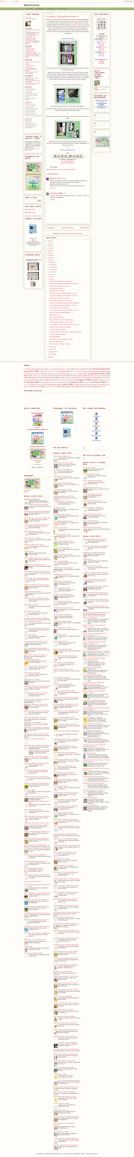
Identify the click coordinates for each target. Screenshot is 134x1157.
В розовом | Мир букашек (56, 341)
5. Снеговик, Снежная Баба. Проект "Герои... (96, 599)
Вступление (28, 17)
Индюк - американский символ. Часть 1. (64, 746)
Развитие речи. (31, 209)
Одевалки (35, 380)
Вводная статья (98, 86)
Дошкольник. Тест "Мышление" (33, 538)
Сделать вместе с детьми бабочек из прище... (37, 926)
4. (105, 39)
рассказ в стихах (33, 37)
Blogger (95, 1153)
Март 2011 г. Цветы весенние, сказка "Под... (65, 1145)
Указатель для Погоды (30, 635)
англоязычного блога (76, 24)
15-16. (102, 46)
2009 (49, 260)
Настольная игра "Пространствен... (63, 541)
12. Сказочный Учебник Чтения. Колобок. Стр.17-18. (64, 324)
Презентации (106, 380)
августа (52, 272)
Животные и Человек (30, 104)
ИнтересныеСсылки (57, 169)
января (52, 354)
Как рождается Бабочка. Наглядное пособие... (37, 913)
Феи (84, 386)
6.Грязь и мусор (44, 371)
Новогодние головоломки (90, 805)
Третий (30, 150)
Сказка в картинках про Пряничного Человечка (96, 651)
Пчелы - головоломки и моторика (92, 480)
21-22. (102, 49)
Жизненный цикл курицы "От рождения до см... (66, 879)
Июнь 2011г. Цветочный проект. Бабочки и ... (66, 656)
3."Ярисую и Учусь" (64, 369)
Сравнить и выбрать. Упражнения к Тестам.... (66, 704)
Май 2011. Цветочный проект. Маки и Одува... (66, 697)
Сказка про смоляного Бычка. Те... (93, 500)
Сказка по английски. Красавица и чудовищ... (37, 796)
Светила (28, 76)
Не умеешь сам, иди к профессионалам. (61, 339)
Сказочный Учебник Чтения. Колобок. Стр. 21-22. (63, 305)
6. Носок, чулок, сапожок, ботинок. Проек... (95, 579)
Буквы (105, 371)
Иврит (26, 375)
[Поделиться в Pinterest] (56, 167)
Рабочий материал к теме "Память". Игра (36, 641)
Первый (30, 148)
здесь (33, 240)
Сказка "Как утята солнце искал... (62, 614)
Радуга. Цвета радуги (31, 52)
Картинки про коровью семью (61, 514)
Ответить (52, 188)
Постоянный (37, 460)
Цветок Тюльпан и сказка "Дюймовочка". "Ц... (37, 845)
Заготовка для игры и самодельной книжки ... (66, 944)
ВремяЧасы (72, 374)
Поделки (81, 380)
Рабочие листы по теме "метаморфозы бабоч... (66, 711)
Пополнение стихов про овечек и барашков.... (66, 1049)
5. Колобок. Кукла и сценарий (57, 334)
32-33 (102, 55)
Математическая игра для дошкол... (63, 567)
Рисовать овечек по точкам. (61, 1103)
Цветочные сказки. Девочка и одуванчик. (65, 1023)
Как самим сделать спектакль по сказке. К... (36, 692)
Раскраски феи (28, 946)
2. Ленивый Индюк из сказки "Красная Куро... (66, 799)
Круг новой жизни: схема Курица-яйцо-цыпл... (66, 923)
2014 (49, 250)
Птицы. (31, 88)
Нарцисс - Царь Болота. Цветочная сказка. (65, 1029)
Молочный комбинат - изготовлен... (93, 507)
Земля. (27, 63)
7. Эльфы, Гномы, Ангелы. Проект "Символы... (96, 586)
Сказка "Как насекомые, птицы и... (63, 489)
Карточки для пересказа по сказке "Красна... (66, 951)
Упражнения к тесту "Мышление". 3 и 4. (64, 766)
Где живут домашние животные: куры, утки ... (66, 938)
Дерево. (28, 64)
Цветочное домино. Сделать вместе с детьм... (37, 571)
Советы (91, 384)
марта (51, 349)
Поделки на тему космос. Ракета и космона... (36, 584)
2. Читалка (51, 369)
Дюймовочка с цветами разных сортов (35, 939)
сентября (52, 269)
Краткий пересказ (30, 115)
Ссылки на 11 (97, 89)
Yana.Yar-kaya (96, 440)
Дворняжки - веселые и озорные (92, 738)
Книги (71, 375)
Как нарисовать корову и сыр (61, 456)
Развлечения (63, 382)
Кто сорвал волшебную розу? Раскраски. (35, 770)
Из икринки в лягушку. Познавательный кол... (37, 899)
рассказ (30, 67)
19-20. (102, 48)
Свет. (26, 31)
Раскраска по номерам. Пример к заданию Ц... (37, 783)
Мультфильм (29, 41)
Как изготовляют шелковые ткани (63, 669)
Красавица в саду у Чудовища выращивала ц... (37, 745)
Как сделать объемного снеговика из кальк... (95, 592)
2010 (49, 257)
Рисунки (96, 382)
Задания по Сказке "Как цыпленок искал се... (66, 885)
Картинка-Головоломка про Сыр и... (63, 483)
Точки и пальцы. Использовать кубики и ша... (37, 578)
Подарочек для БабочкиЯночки (32, 499)
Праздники (95, 380)
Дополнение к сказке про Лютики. (63, 971)
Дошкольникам (98, 374)
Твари (27, 93)
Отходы (73, 169)
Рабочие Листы (52, 382)
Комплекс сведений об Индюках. (62, 649)
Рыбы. (28, 88)
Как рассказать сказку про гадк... (62, 574)
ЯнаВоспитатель (96, 435)
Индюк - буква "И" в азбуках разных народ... (66, 838)
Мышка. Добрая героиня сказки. (33, 868)
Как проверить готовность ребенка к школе (36, 734)
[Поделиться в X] (53, 167)
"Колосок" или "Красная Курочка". (63, 996)
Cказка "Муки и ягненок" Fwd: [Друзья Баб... (65, 1054)
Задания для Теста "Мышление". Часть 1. (65, 852)
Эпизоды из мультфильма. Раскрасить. (35, 717)
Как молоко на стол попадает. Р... (62, 469)
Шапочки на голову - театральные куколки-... (36, 598)
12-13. (102, 43)
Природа (31, 382)
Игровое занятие (31, 55)
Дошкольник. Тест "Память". (32, 679)
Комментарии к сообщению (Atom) (73, 233)
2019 (49, 241)
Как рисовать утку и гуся (60, 641)
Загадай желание (31, 84)
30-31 (102, 54)
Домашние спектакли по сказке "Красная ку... (66, 930)
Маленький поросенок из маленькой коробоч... (37, 816)
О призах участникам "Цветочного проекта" (36, 825)
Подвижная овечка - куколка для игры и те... (66, 1036)
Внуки (64, 374)
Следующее (50, 227)
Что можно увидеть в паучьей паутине (35, 861)
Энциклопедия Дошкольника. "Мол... (63, 496)
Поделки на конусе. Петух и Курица (63, 865)
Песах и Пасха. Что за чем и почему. (63, 1067)
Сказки (64, 384)
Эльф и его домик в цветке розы (33, 809)
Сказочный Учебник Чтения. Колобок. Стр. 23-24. (63, 295)
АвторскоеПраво (77, 371)
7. (100, 41)
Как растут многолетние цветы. (33, 591)
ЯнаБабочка (96, 426)
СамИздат (41, 384)
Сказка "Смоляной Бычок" (90, 520)
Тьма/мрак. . (33, 29)
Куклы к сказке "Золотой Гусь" (62, 547)
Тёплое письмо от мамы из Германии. (60, 327)
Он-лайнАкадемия (40, 8)
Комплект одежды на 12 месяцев (92, 717)
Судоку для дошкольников (60, 561)
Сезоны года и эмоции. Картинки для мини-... (37, 524)
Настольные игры (90, 377)
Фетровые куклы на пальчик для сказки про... (66, 779)
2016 (49, 245)
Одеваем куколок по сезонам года (93, 723)
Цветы (90, 386)
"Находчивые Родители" (58, 19)
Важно (45, 374)
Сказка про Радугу (30, 48)
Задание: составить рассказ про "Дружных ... (37, 756)
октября (52, 267)
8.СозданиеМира (64, 371)
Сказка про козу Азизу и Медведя (38, 504)
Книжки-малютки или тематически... (63, 608)
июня (51, 276)
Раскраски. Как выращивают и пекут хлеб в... (66, 958)
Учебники (58, 386)
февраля (52, 351)
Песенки (72, 380)
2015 (49, 248)
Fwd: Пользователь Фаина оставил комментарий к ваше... (66, 331)
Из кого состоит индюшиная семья (63, 812)
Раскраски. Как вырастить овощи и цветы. (36, 666)
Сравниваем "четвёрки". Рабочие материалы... (37, 686)
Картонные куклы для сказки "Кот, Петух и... (65, 983)
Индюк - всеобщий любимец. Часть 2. (64, 717)
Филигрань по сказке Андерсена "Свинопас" (36, 727)
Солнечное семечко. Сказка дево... (93, 494)
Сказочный (33, 39)
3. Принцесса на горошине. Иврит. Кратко (61, 322)
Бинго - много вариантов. (56, 317)
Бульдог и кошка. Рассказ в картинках (94, 776)
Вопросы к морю (30, 62)
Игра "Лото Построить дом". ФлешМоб (64, 1091)
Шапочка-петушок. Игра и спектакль (63, 917)
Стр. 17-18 (104, 47)
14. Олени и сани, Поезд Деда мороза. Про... (95, 606)
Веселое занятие (30, 42)
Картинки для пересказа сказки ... (92, 527)
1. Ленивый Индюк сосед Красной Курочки (65, 806)
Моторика (62, 377)
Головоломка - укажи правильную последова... (37, 848)
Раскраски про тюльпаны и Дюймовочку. (35, 854)
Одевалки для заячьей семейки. (92, 667)
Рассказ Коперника (29, 36)
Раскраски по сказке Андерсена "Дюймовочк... (37, 933)
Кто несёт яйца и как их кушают (62, 601)
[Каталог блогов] (83, 458)
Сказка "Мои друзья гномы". (33, 34)
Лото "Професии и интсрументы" (92, 730)
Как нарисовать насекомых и (61, 677)
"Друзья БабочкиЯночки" (68, 163)
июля (51, 274)
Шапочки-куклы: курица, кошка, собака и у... (65, 899)
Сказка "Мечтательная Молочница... (63, 463)
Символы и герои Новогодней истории (94, 700)
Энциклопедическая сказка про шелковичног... (66, 739)
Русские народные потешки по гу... (63, 628)
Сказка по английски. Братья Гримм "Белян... (37, 831)
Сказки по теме (30, 49)
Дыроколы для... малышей (57, 291)
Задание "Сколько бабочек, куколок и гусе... (65, 724)
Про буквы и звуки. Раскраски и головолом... (36, 699)
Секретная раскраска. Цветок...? (33, 621)
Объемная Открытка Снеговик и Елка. (94, 783)
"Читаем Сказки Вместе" (68, 161)
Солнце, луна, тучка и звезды (32, 611)
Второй (37, 148)
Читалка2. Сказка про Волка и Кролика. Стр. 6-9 (63, 293)
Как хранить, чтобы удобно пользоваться (61, 281)
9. (102, 41)
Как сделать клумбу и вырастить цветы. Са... (36, 919)
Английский (88, 371)
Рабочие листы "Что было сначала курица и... (66, 872)
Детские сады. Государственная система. (61, 300)
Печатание (28, 65)
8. (101, 41)
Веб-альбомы (54, 374)
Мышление (78, 377)
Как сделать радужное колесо (33, 53)
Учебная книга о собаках (90, 797)
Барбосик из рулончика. (90, 753)
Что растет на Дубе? (30, 790)
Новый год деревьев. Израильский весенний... (37, 893)
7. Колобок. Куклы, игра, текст (57, 329)
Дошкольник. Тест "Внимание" (32, 722)
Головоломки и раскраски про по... (63, 521)
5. (106, 39)
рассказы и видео (33, 54)
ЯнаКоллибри (96, 430)
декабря (52, 262)
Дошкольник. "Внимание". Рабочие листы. (36, 704)
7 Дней (32, 145)
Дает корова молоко (59, 507)
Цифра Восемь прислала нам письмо (35, 564)
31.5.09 (64, 178)
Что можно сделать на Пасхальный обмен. (65, 1138)
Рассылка (87, 382)
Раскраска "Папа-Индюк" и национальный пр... (66, 845)
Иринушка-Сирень (55, 178)
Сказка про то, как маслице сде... (62, 476)
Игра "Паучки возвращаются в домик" (69, 1080)
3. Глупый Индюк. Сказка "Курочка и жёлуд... (66, 792)
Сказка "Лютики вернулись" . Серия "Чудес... (66, 976)
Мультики (70, 377)
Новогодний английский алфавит (92, 675)
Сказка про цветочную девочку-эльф (63, 690)
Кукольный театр (62, 8)
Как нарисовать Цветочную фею (62, 684)
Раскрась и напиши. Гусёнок (61, 588)
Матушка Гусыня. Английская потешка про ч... (66, 1087)
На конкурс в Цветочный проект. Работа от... (36, 763)
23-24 (102, 50)
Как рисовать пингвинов (31, 604)
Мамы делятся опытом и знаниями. (63, 1009)
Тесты (27, 386)
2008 (49, 357)
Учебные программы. (72, 386)
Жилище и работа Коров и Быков (92, 514)
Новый (38, 462)
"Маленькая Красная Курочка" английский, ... (66, 964)
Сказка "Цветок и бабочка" (61, 786)
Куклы (26, 377)
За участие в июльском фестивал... (63, 594)
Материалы (51, 377)
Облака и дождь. (30, 50)
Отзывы (57, 380)
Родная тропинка (31, 212)
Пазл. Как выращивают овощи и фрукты (35, 648)
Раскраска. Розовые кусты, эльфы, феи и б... (37, 776)
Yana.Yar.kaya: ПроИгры (56, 288)
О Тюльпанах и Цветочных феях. (33, 953)
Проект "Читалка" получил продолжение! (61, 319)
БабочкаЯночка (55, 193)
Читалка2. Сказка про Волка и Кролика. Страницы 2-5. (64, 303)
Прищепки (42, 382)
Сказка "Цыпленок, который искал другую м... (66, 892)
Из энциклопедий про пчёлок (91, 474)
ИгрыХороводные (36, 375)
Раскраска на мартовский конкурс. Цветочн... (37, 628)
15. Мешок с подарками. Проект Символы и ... (96, 572)
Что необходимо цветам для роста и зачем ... (37, 558)
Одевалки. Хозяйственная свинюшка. (39, 750)
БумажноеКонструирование (32, 374)
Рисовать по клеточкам (60, 527)
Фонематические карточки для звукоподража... (37, 511)
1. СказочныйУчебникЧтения (34, 369)
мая (51, 279)
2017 (49, 243)
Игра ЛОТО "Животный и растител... (63, 554)
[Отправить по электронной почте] (50, 167)
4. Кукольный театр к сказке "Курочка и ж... (65, 752)
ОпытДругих (67, 169)
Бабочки (98, 371)
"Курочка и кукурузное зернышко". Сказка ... (65, 989)
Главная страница (67, 227)
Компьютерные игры (93, 375)
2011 (49, 255)
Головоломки (82, 374)
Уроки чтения (36, 386)
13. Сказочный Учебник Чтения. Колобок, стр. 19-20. (64, 310)
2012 (49, 253)
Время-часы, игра (54, 315)
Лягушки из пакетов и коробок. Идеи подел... (36, 906)
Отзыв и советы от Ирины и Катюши (59, 344)
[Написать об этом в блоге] (52, 167)
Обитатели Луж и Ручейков (61, 1131)
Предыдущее (84, 227)
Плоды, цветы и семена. (60, 1074)
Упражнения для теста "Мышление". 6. (64, 662)
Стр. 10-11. (103, 42)
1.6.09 (63, 193)
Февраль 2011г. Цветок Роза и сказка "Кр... (36, 655)
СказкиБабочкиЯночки (79, 384)
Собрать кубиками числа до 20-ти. (34, 531)
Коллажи (80, 375)
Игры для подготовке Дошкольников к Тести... (66, 826)
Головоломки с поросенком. (32, 672)
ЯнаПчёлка (96, 416)
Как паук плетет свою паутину (32, 881)
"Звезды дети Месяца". (35, 83)
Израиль (46, 375)
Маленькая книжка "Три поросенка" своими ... (37, 711)
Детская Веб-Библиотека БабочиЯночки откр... (96, 612)
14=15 (102, 44)
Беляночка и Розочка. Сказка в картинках (36, 838)
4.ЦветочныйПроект (81, 369)
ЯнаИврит (96, 421)
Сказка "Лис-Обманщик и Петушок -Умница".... (66, 1003)
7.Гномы (53, 371)
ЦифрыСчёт (99, 386)
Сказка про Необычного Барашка (67, 1042)
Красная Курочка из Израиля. (61, 859)
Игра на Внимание (54, 336)
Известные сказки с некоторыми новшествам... (37, 518)
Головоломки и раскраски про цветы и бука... (37, 874)
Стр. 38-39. (101, 63)
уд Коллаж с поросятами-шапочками (34, 738)
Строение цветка (29, 551)
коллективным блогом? (75, 21)
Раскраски (28, 38)
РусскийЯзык (32, 384)
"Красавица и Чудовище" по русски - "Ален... (36, 823)
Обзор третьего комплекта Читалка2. (59, 286)
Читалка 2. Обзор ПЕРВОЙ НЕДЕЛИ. (60, 312)
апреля (52, 347)
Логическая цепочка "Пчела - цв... (92, 487)
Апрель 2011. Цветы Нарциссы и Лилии (64, 1096)
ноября (52, 264)
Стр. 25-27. (105, 52)
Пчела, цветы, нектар (89, 467)
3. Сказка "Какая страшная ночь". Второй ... (65, 759)
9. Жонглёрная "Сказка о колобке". (59, 307)
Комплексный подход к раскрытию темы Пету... (66, 912)
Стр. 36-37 (101, 62)
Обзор (26, 18)
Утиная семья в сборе (59, 634)
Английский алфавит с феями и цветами (65, 834)
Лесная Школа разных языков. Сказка (64, 1060)
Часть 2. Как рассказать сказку (62, 534)
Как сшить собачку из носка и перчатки (94, 790)
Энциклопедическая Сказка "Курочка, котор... (66, 905)
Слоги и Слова (29, 8)
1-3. (106, 38)
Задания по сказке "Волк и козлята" (34, 544)
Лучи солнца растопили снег (32, 659)
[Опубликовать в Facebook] (55, 167)
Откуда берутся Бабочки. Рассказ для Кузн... (66, 819)
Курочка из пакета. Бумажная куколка (64, 1016)
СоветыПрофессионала (103, 384)
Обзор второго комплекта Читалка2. (59, 298)
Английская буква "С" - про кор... (62, 501)
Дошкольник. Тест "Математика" (62, 581)
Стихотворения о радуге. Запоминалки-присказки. (63, 283)
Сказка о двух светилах (32, 78)
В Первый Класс (51, 8)
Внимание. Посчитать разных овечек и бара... (66, 1116)
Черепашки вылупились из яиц (62, 621)
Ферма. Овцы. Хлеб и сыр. (61, 1110)
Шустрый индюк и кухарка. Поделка (63, 772)
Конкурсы (104, 375)
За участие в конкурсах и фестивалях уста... (36, 618)
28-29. (102, 53)
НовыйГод (103, 377)
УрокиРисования (49, 386)
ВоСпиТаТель (31, 5)
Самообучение (52, 384)
